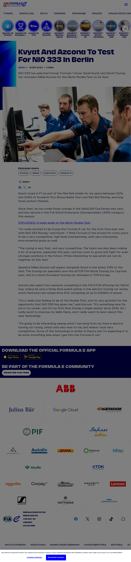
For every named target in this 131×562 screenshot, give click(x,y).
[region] (65, 556)
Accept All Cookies (56, 557)
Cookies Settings (34, 557)
